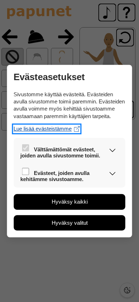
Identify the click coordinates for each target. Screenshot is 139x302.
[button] (112, 151)
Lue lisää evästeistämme (43, 129)
